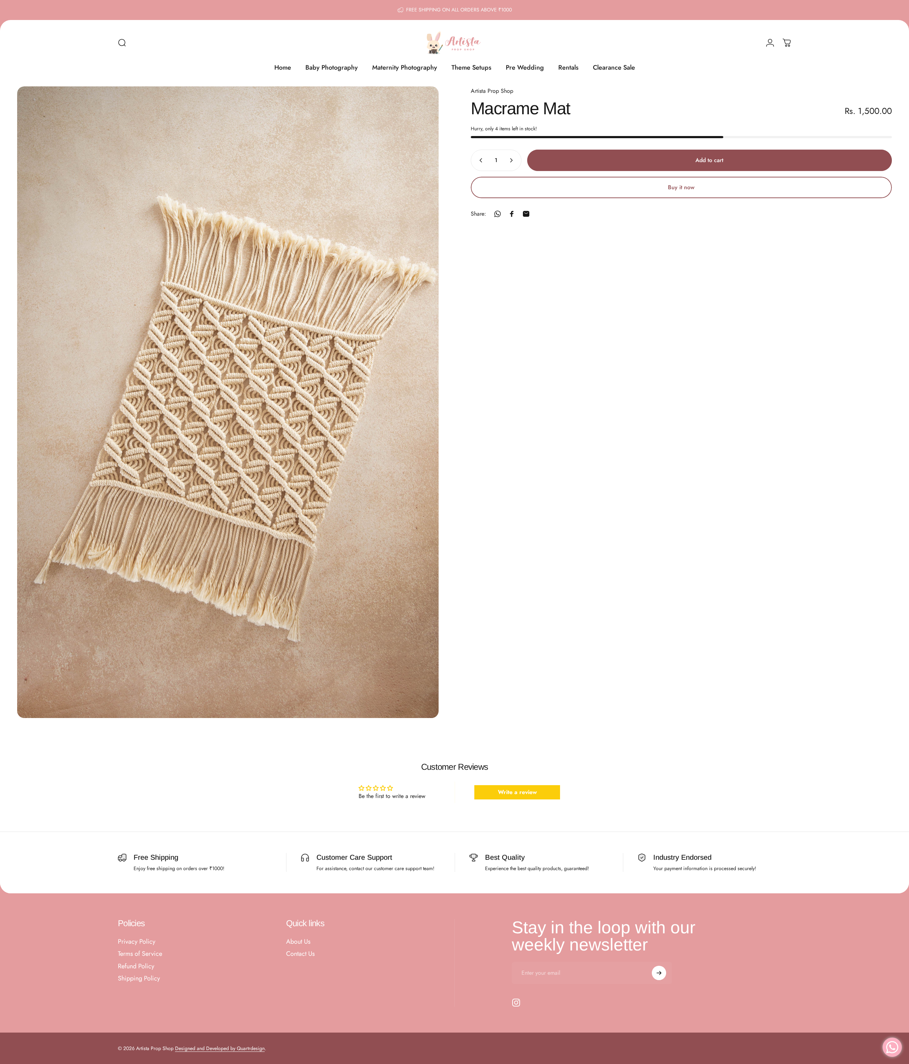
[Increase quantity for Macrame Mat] (513, 160)
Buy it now (681, 187)
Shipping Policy (139, 978)
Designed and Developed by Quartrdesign (220, 1048)
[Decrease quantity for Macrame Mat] (479, 160)
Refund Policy (136, 966)
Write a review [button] (517, 792)
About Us (298, 942)
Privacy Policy (136, 942)
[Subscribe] (659, 973)
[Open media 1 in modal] (228, 402)
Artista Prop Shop (492, 91)
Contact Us (300, 954)
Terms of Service (140, 954)
